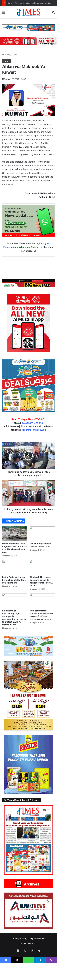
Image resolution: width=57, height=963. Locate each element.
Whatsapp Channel (29, 247)
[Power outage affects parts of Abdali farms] (42, 533)
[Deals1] (28, 27)
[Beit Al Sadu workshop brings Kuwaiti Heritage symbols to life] (14, 567)
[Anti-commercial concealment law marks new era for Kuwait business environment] (42, 601)
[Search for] (53, 13)
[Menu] (3, 13)
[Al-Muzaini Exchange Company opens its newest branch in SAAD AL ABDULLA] (42, 567)
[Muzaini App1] (28, 323)
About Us (32, 943)
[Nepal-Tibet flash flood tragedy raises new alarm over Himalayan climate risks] (14, 533)
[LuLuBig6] (28, 283)
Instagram (44, 243)
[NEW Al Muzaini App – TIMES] (28, 41)
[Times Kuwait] (28, 12)
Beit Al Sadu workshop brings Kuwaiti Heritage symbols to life (14, 580)
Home (7, 54)
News (14, 54)
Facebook (8, 247)
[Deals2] (28, 385)
